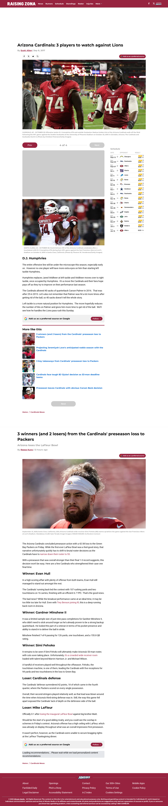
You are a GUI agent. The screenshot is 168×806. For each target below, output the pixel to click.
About (25, 783)
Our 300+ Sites (113, 783)
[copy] (37, 56)
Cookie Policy (138, 788)
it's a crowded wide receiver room (81, 655)
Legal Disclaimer (31, 792)
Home (25, 412)
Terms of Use (112, 788)
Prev (30, 145)
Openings (53, 783)
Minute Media (19, 799)
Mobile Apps (138, 783)
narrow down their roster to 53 (55, 554)
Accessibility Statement (60, 792)
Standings (70, 4)
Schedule (59, 4)
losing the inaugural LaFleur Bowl (56, 714)
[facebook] (148, 3)
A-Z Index (87, 792)
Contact (86, 783)
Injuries (89, 4)
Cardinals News (37, 412)
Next (97, 145)
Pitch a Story (55, 788)
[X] (154, 3)
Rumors (49, 4)
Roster (81, 4)
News (40, 4)
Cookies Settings (114, 792)
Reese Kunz (27, 450)
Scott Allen (26, 50)
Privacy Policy (89, 788)
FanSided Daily (30, 788)
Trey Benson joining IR (68, 602)
